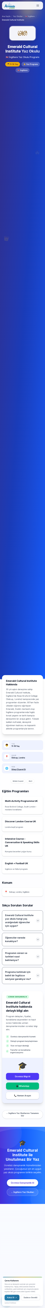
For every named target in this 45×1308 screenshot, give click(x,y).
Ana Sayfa (6, 16)
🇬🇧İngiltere (30, 16)
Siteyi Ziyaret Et (19, 769)
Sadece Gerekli (30, 1297)
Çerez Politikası (10, 1303)
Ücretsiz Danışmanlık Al (22, 1183)
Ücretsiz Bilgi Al (22, 1076)
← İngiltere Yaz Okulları (22, 1192)
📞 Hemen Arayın (22, 1095)
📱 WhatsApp (22, 1086)
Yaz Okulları (18, 16)
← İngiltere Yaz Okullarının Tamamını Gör (22, 1114)
